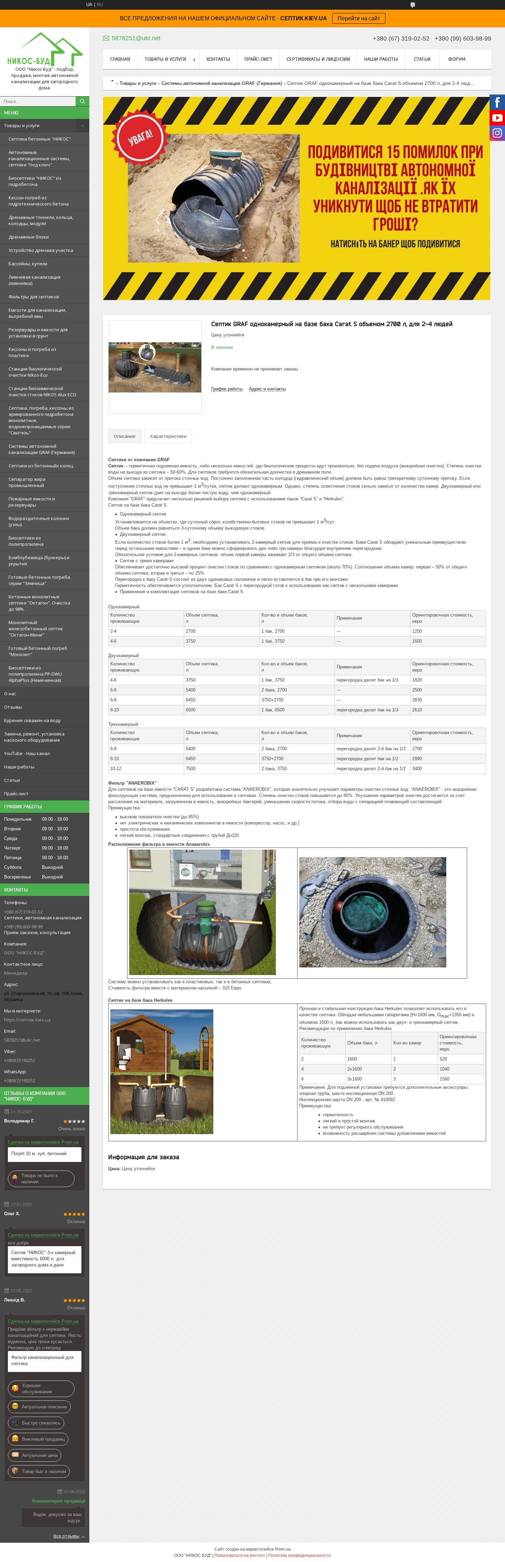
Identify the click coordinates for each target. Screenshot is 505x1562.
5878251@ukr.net (22, 1040)
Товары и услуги (22, 125)
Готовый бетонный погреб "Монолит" (38, 651)
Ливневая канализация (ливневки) (34, 280)
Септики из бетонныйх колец (41, 466)
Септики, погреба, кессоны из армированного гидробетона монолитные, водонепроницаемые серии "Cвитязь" (41, 420)
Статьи (12, 780)
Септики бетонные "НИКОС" (40, 139)
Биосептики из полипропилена (26, 541)
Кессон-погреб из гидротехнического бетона (39, 201)
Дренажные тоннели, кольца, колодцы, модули (41, 220)
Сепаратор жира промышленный (27, 482)
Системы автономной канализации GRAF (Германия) (42, 449)
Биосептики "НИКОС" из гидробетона (35, 181)
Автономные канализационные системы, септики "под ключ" (39, 158)
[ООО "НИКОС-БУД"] (44, 49)
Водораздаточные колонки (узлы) (39, 521)
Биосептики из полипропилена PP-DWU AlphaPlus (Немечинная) (35, 674)
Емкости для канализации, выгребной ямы (37, 313)
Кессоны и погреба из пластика (32, 352)
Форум (456, 59)
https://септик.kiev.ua (27, 1020)
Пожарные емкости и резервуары (32, 502)
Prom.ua (283, 1549)
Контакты (218, 59)
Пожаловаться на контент (239, 1555)
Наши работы (19, 767)
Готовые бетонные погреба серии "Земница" (39, 580)
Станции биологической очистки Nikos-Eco (35, 372)
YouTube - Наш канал (27, 753)
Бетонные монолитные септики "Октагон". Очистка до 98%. (39, 603)
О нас (10, 693)
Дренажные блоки (29, 237)
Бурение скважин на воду (32, 720)
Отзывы (13, 707)
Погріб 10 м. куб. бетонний (38, 1153)
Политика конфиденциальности (299, 1555)
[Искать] (82, 101)
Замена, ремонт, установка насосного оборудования (34, 737)
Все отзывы (66, 1536)
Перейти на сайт (359, 18)
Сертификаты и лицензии (318, 59)
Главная (120, 59)
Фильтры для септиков (34, 296)
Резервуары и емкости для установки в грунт (38, 332)
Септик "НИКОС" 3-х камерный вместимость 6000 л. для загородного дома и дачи (43, 1258)
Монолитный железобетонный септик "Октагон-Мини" (36, 628)
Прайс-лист (16, 793)
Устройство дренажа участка (41, 250)
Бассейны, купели (28, 264)
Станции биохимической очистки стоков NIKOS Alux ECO (42, 391)
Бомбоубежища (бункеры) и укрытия (39, 560)
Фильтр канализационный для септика (42, 1360)
